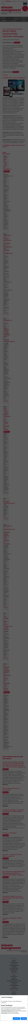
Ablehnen (23, 1018)
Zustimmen (16, 1018)
